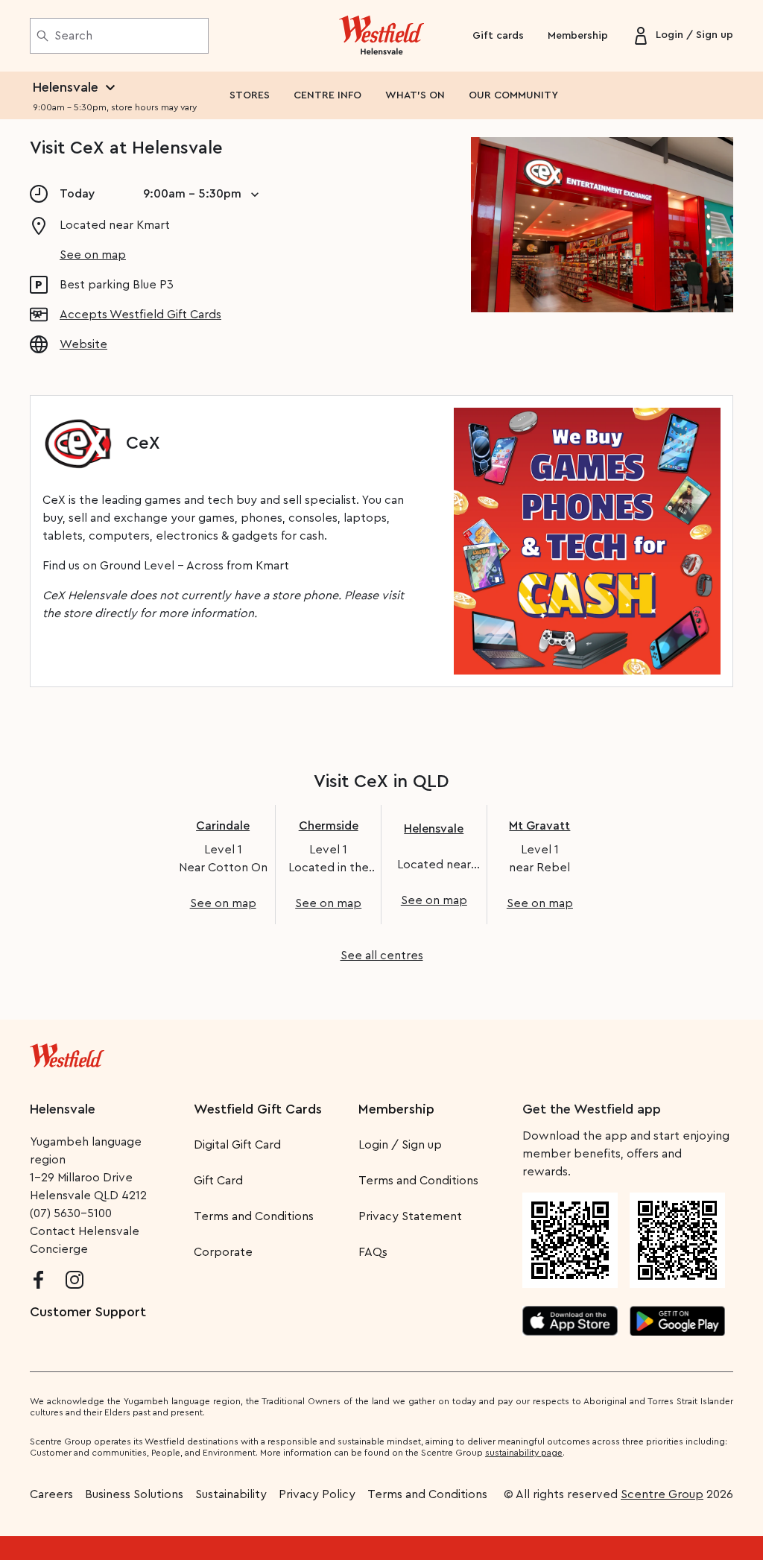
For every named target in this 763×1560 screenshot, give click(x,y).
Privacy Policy (317, 1494)
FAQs (372, 1252)
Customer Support (88, 1312)
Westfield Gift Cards (258, 1109)
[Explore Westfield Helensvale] (382, 36)
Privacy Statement (410, 1216)
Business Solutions (134, 1494)
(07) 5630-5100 (71, 1213)
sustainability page (524, 1452)
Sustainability (231, 1494)
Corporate (223, 1252)
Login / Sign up (400, 1145)
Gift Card (218, 1181)
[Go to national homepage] (67, 1052)
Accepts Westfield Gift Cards (140, 314)
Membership (578, 36)
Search (73, 36)
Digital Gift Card (237, 1145)
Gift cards (498, 36)
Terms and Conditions (254, 1216)
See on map (93, 255)
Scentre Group (662, 1494)
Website (83, 344)
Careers (51, 1494)
